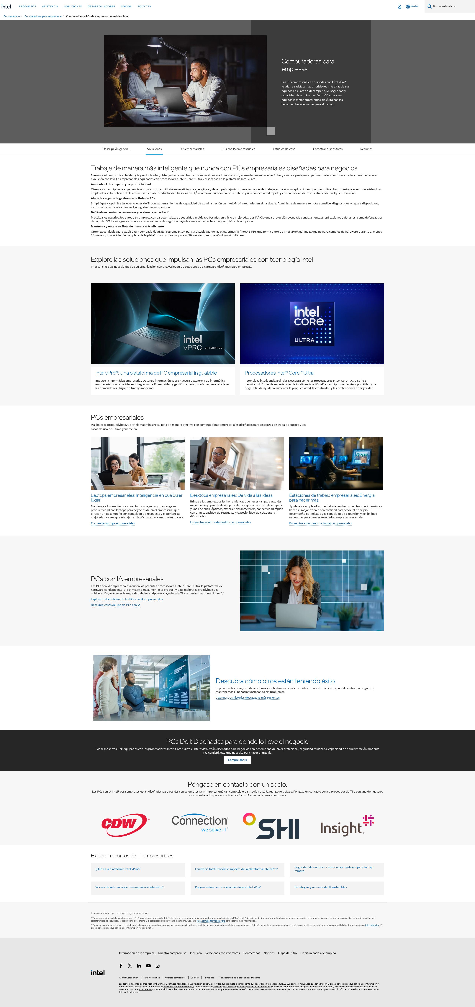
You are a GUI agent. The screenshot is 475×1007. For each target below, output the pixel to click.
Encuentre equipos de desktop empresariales (220, 522)
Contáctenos (251, 953)
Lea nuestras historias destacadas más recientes (248, 698)
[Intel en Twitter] (130, 966)
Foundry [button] (144, 6)
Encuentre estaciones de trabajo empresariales (320, 523)
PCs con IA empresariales (238, 149)
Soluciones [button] (73, 6)
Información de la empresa (137, 953)
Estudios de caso (284, 149)
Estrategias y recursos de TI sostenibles (320, 887)
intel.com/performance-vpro (211, 920)
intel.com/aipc (372, 925)
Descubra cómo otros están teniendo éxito (275, 680)
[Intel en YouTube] (148, 966)
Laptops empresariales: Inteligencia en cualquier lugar (137, 497)
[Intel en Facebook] (121, 966)
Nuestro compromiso (172, 953)
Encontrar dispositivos (328, 149)
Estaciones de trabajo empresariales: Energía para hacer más (332, 497)
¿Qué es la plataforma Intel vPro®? (117, 869)
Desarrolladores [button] (101, 6)
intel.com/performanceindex (177, 986)
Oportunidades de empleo (318, 953)
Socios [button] (126, 6)
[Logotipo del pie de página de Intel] (98, 972)
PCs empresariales (191, 149)
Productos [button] (27, 6)
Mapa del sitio (287, 953)
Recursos (366, 149)
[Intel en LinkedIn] (139, 966)
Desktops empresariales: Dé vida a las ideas (231, 495)
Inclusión (196, 953)
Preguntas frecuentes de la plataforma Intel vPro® (228, 887)
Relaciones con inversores (222, 953)
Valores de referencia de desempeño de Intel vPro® (129, 887)
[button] (237, 470)
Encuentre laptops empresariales (113, 523)
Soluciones (154, 149)
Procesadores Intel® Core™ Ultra (279, 372)
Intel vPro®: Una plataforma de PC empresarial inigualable (156, 372)
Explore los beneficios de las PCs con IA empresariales (127, 599)
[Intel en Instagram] (157, 966)
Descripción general (116, 149)
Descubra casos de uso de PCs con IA (115, 605)
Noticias (269, 953)
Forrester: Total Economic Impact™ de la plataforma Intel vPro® (236, 869)
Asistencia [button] (50, 6)
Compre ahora (237, 760)
